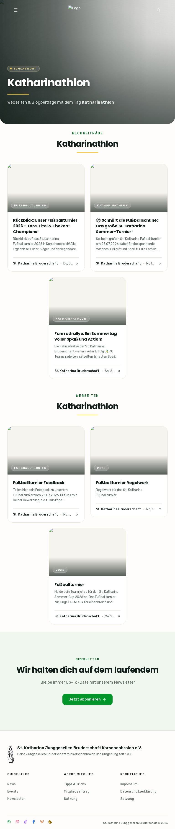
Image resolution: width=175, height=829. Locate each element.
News (11, 784)
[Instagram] (17, 822)
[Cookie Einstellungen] (50, 822)
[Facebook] (34, 822)
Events (12, 791)
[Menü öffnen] (15, 10)
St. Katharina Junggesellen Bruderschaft (130, 822)
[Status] (42, 822)
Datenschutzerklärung (138, 791)
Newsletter (16, 799)
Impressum (128, 784)
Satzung (70, 799)
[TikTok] (25, 822)
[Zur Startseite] (86, 10)
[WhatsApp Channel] (9, 822)
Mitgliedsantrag (77, 791)
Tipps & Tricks (75, 784)
